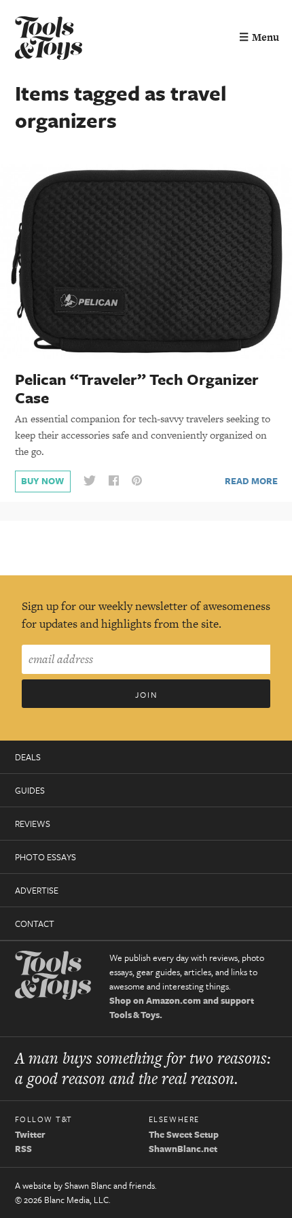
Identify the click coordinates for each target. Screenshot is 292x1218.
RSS (23, 1148)
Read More (251, 481)
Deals (28, 757)
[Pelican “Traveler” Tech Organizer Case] (146, 260)
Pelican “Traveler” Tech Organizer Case (137, 388)
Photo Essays (45, 857)
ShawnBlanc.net (183, 1148)
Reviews (32, 823)
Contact (34, 923)
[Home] (49, 39)
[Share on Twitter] (89, 481)
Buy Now (42, 481)
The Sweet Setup (184, 1134)
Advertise (36, 890)
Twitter (30, 1134)
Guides (30, 790)
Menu (259, 37)
